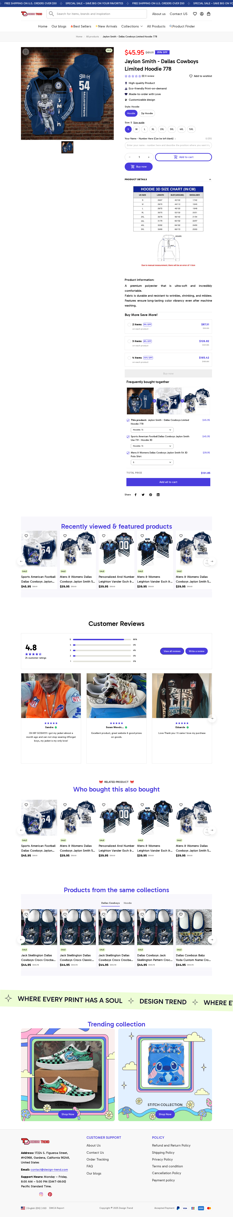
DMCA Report (56, 1208)
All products (92, 36)
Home (79, 36)
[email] (49, 1169)
